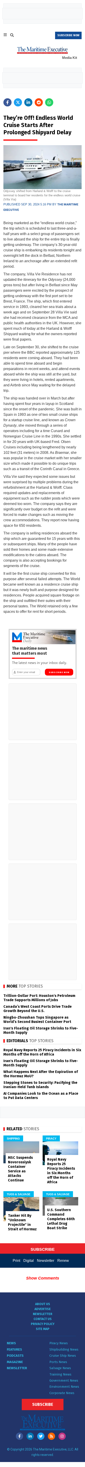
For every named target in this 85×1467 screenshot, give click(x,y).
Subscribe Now (59, 672)
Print (16, 1261)
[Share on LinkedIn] (28, 102)
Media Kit (69, 58)
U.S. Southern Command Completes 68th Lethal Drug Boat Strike (61, 1219)
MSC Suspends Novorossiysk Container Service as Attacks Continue (20, 1168)
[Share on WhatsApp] (49, 102)
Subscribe (42, 1404)
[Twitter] (40, 1436)
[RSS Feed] (51, 1436)
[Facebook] (19, 1436)
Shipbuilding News (63, 1349)
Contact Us (43, 1319)
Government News (63, 1380)
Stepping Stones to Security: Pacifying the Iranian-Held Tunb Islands (40, 1084)
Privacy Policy (42, 1324)
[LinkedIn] (30, 1436)
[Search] (12, 36)
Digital (28, 1261)
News (11, 1343)
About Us (42, 1304)
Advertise (42, 1309)
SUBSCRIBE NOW (68, 35)
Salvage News (60, 1368)
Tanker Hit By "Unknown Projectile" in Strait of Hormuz (22, 1222)
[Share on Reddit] (39, 102)
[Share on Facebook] (7, 102)
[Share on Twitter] (18, 102)
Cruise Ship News (62, 1356)
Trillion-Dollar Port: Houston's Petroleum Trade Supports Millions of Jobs (39, 997)
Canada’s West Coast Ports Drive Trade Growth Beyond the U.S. (37, 1008)
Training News (60, 1374)
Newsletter (45, 1261)
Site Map (42, 1329)
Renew (63, 1261)
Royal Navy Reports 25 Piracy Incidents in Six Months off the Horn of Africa (42, 1052)
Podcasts (15, 1356)
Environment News (64, 1387)
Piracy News (58, 1343)
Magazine (15, 1362)
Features (14, 1349)
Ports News (58, 1362)
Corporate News (61, 1393)
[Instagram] (62, 1436)
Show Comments (42, 1278)
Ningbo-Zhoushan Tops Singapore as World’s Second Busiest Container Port (37, 1019)
